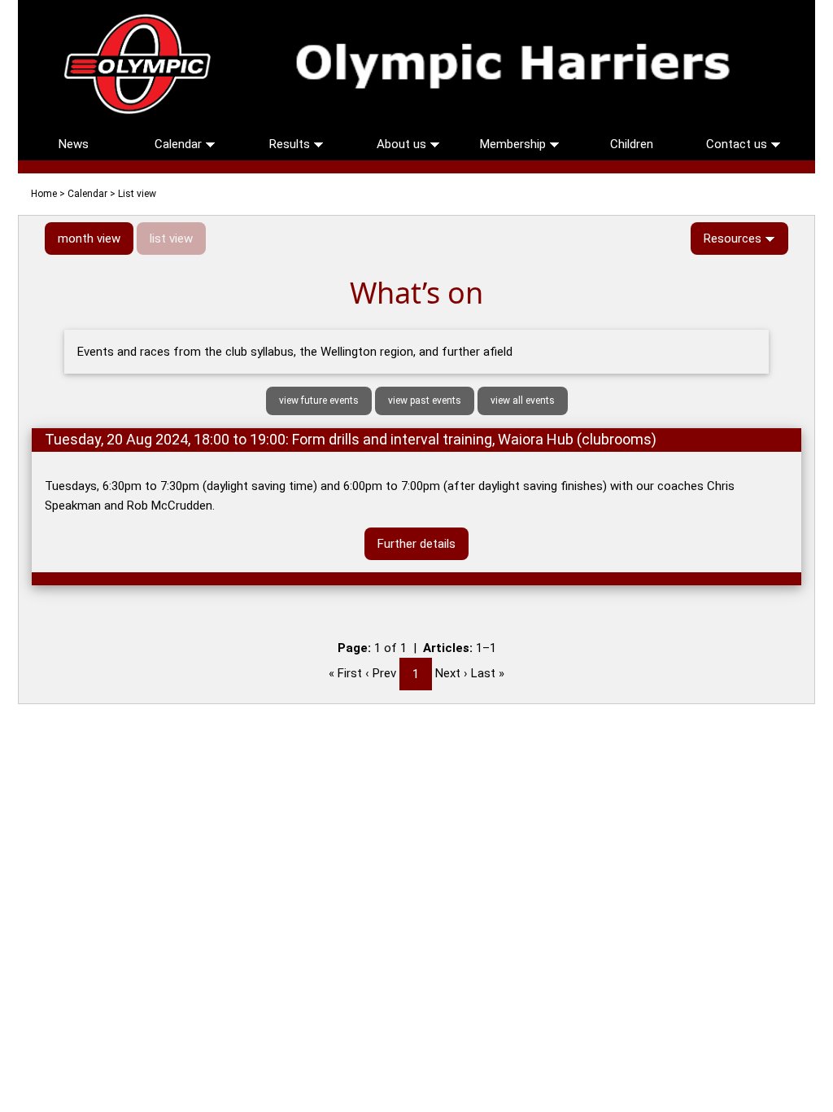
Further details (416, 543)
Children (631, 144)
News (74, 144)
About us (403, 144)
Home (44, 193)
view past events (424, 400)
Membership (514, 144)
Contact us (738, 144)
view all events (523, 400)
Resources (734, 238)
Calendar (180, 144)
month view (89, 238)
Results (291, 144)
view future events (319, 400)
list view (171, 238)
